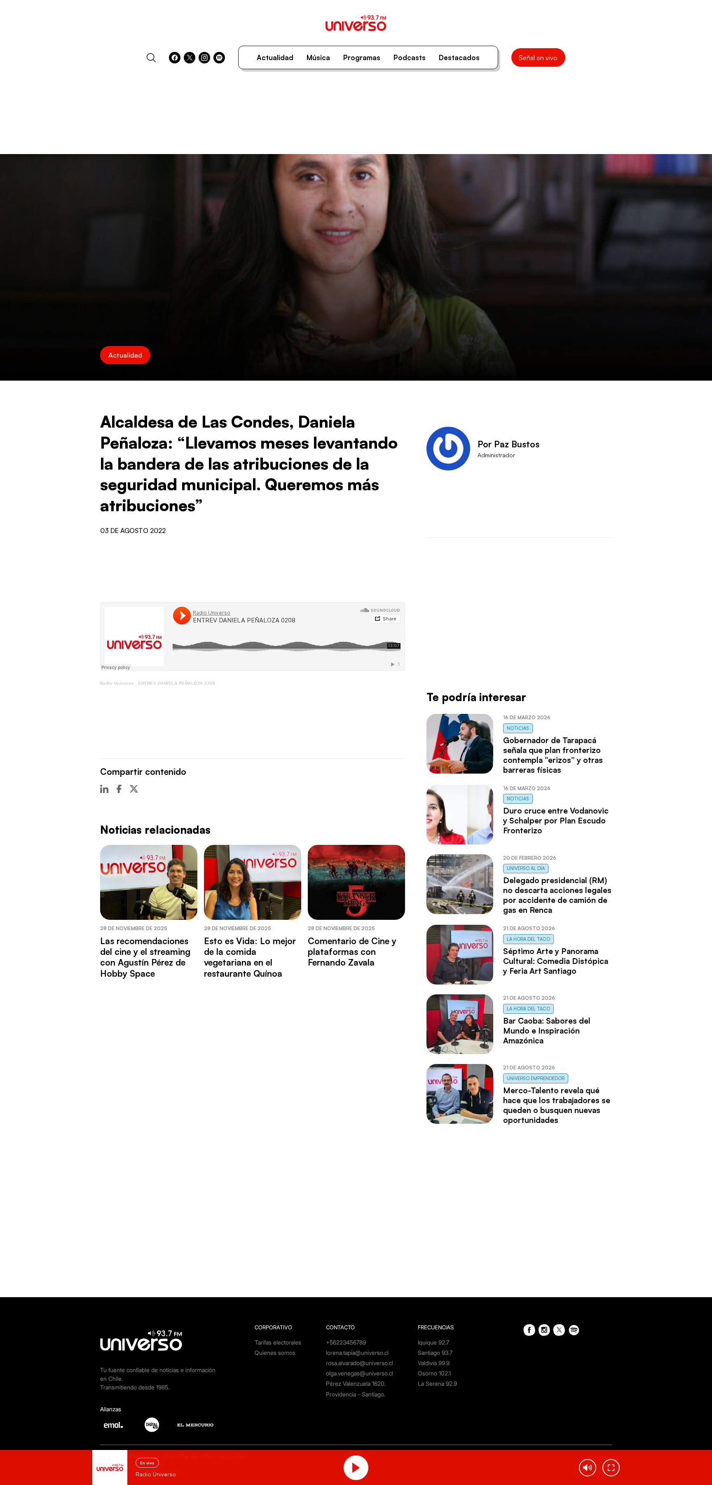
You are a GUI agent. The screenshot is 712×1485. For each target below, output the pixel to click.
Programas (361, 57)
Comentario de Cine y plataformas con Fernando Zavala (352, 951)
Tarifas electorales (278, 1342)
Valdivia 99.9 (434, 1362)
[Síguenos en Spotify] (219, 57)
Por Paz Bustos (508, 444)
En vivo (147, 1462)
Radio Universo (117, 683)
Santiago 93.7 (435, 1352)
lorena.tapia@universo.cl (357, 1352)
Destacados (459, 57)
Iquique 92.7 (433, 1342)
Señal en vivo (538, 58)
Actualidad (275, 57)
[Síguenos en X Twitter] (189, 57)
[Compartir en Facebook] (119, 789)
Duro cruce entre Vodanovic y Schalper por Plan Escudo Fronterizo (556, 820)
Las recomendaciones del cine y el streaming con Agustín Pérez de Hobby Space (145, 957)
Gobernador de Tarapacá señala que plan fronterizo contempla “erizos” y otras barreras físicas (553, 755)
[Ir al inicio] (356, 23)
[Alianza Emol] (113, 1425)
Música (318, 57)
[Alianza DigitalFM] (152, 1424)
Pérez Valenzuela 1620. (356, 1383)
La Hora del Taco (528, 939)
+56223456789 (346, 1342)
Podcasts (409, 57)
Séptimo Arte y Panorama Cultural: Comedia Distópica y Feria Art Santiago (555, 961)
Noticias (518, 728)
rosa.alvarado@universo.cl (359, 1362)
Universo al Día (526, 868)
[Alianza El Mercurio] (195, 1425)
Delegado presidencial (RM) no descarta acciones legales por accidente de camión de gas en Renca (557, 895)
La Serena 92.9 (437, 1383)
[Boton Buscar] (151, 57)
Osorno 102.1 (434, 1373)
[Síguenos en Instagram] (204, 57)
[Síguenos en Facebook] (174, 57)
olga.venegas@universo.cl (359, 1373)
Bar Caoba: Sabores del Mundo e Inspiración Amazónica (546, 1030)
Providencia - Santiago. (355, 1394)
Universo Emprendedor (535, 1078)
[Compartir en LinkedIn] (104, 789)
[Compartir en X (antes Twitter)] (134, 789)
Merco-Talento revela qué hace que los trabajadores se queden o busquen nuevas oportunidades (556, 1105)
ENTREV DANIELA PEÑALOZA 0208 (176, 683)
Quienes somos (275, 1352)
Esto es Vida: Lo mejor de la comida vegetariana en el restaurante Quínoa (250, 957)
